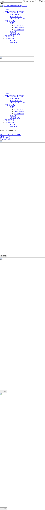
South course (19, 114)
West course (19, 111)
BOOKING (9, 120)
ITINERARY (10, 105)
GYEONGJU (15, 118)
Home (7, 94)
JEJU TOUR (15, 98)
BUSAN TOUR (16, 101)
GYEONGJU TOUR (18, 103)
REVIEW (13, 127)
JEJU (12, 107)
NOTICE (13, 124)
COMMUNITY (11, 122)
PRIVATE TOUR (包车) (14, 96)
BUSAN (13, 116)
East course (18, 109)
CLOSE (3, 256)
